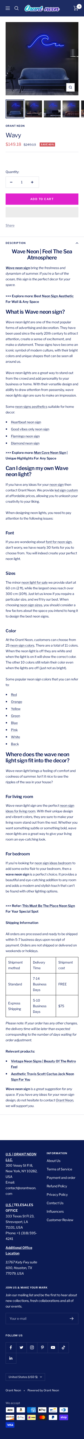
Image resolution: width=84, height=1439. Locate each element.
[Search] (16, 8)
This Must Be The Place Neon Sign (48, 906)
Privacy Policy (57, 1194)
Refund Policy (57, 1186)
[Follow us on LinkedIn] (11, 1358)
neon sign (56, 484)
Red (14, 695)
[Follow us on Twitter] (21, 1347)
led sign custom (66, 490)
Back (15, 744)
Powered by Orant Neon (43, 1390)
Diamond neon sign (25, 443)
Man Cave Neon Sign (50, 453)
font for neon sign (59, 542)
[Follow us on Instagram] (32, 1347)
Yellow (16, 709)
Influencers (55, 1211)
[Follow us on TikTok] (63, 1347)
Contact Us (55, 1203)
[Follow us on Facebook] (11, 1347)
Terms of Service (59, 1169)
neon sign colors (22, 645)
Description (16, 243)
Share (10, 225)
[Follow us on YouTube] (53, 1347)
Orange (16, 702)
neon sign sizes (31, 605)
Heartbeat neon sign (26, 422)
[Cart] (76, 8)
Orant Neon (15, 125)
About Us (53, 1161)
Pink (14, 730)
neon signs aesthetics (31, 407)
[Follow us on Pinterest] (42, 1347)
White (15, 737)
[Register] (72, 1318)
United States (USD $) (23, 1377)
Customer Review (60, 1220)
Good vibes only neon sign (30, 429)
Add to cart (42, 199)
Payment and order (61, 1178)
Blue (14, 723)
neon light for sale (34, 582)
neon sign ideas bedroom (53, 863)
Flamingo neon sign (25, 436)
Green (15, 716)
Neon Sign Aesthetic (58, 296)
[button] (42, 212)
